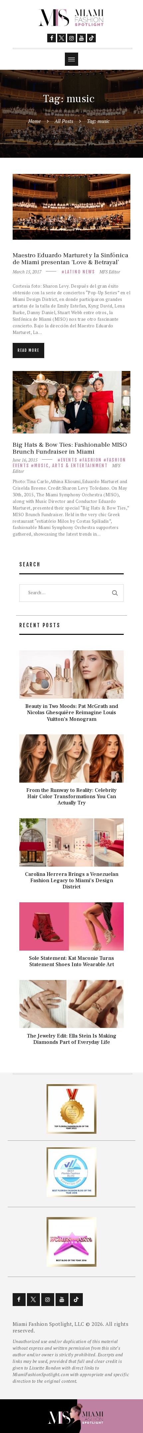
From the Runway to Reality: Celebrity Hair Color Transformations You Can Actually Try (71, 796)
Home (34, 121)
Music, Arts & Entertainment (71, 465)
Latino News (80, 271)
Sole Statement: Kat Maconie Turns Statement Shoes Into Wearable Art (71, 961)
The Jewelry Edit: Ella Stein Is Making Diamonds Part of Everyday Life (71, 1039)
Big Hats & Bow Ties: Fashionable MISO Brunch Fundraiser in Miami (70, 448)
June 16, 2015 (25, 460)
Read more (28, 350)
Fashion (92, 460)
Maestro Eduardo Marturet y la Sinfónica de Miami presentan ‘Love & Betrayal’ (70, 259)
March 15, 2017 (27, 272)
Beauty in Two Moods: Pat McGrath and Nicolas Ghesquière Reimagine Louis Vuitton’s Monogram (71, 712)
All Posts (64, 121)
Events (69, 460)
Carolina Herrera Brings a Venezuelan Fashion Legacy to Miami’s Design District (71, 880)
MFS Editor (109, 272)
